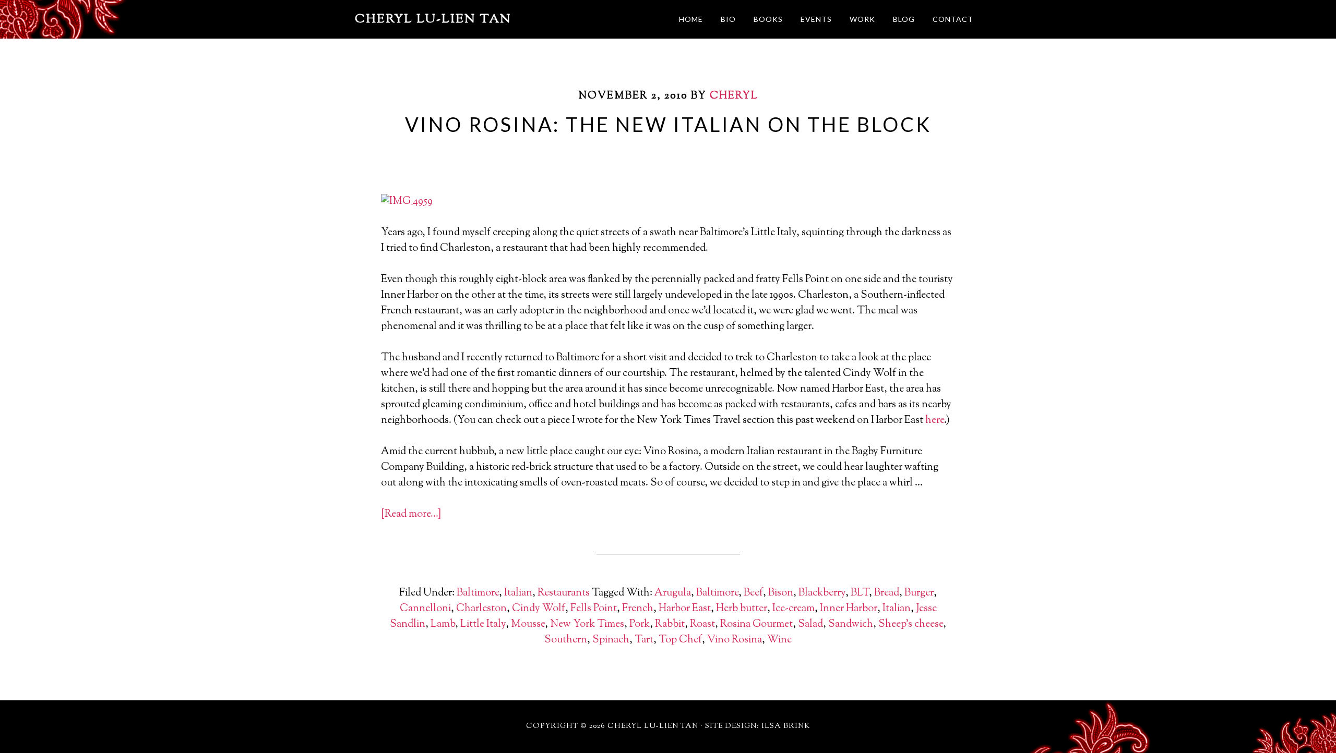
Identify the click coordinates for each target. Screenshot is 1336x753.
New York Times (587, 624)
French (637, 608)
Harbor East (685, 608)
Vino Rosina (734, 640)
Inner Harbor (848, 608)
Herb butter (741, 608)
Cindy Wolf (538, 608)
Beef (753, 593)
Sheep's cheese (910, 624)
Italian (518, 593)
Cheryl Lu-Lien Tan (433, 19)
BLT (860, 593)
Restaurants (564, 593)
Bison (780, 593)
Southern (565, 640)
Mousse (528, 624)
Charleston (481, 608)
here (934, 420)
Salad (810, 624)
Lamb (443, 624)
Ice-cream (793, 608)
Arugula (672, 593)
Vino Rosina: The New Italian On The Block (668, 124)
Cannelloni (425, 608)
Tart (644, 640)
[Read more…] (411, 514)
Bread (886, 593)
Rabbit (670, 624)
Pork (639, 624)
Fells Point (593, 608)
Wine (779, 640)
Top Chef (680, 640)
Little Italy (483, 624)
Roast (702, 624)
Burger (919, 593)
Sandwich (850, 624)
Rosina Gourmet (756, 624)
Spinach (610, 640)
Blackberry (821, 593)
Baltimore (478, 593)
